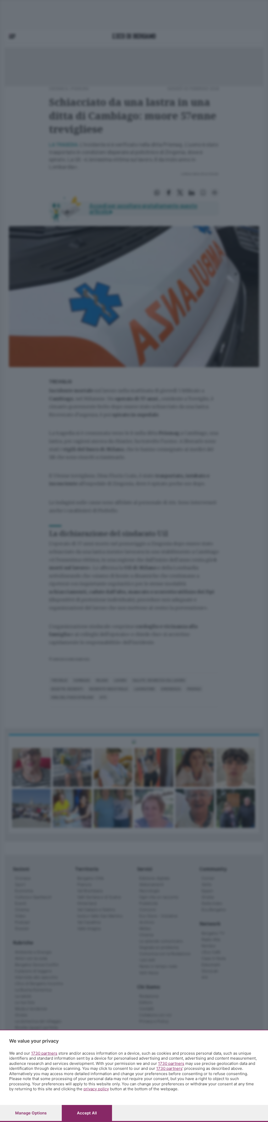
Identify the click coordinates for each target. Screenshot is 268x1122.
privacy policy (96, 1088)
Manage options (31, 1112)
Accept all (87, 1112)
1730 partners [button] (44, 1053)
